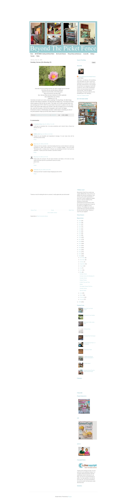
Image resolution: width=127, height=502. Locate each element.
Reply (35, 129)
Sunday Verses (83, 274)
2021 (80, 231)
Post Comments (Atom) (42, 216)
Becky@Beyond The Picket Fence (87, 76)
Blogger (70, 496)
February (82, 297)
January (82, 299)
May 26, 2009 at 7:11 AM (48, 124)
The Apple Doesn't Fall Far (86, 286)
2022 (80, 229)
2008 (80, 301)
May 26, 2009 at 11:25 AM (46, 134)
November (82, 259)
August (81, 266)
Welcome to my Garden (89, 315)
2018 (80, 237)
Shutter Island (87, 363)
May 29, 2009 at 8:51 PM (44, 169)
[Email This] (62, 115)
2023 (80, 226)
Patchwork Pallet (88, 349)
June (81, 270)
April (81, 293)
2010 (80, 253)
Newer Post (33, 210)
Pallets (37, 56)
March (81, 295)
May (81, 272)
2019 (80, 235)
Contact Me (85, 53)
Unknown (36, 169)
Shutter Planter (83, 280)
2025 (80, 222)
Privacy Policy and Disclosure (74, 53)
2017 (80, 239)
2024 (80, 224)
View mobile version (52, 212)
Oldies (81, 284)
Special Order (83, 290)
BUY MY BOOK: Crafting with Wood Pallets (44, 53)
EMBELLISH (37, 134)
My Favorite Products (61, 53)
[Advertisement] (63, 9)
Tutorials (32, 56)
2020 (80, 233)
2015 (80, 243)
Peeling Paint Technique (89, 335)
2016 (80, 241)
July (81, 268)
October (82, 261)
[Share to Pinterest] (67, 115)
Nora (35, 143)
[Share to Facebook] (66, 115)
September (82, 263)
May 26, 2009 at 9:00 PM (42, 143)
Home (31, 53)
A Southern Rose (38, 124)
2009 (80, 255)
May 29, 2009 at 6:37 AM (42, 156)
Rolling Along (87, 329)
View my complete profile (83, 95)
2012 (80, 249)
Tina (35, 156)
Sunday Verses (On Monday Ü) (87, 276)
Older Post (71, 210)
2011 (80, 251)
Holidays (92, 53)
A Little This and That (85, 282)
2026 (80, 220)
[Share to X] (65, 115)
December (82, 257)
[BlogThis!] (63, 115)
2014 (80, 245)
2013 (80, 247)
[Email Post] (59, 115)
